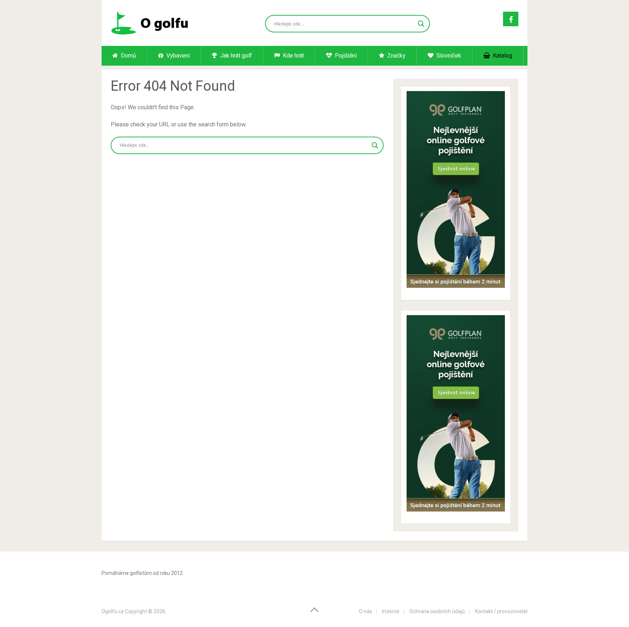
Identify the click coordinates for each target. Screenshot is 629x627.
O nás (365, 611)
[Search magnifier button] (421, 24)
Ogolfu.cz (113, 611)
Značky (396, 55)
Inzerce (390, 611)
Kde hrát (292, 55)
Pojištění (345, 55)
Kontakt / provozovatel (501, 611)
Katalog (501, 55)
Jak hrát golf (235, 55)
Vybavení (177, 55)
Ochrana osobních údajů (437, 611)
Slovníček (448, 55)
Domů (127, 55)
